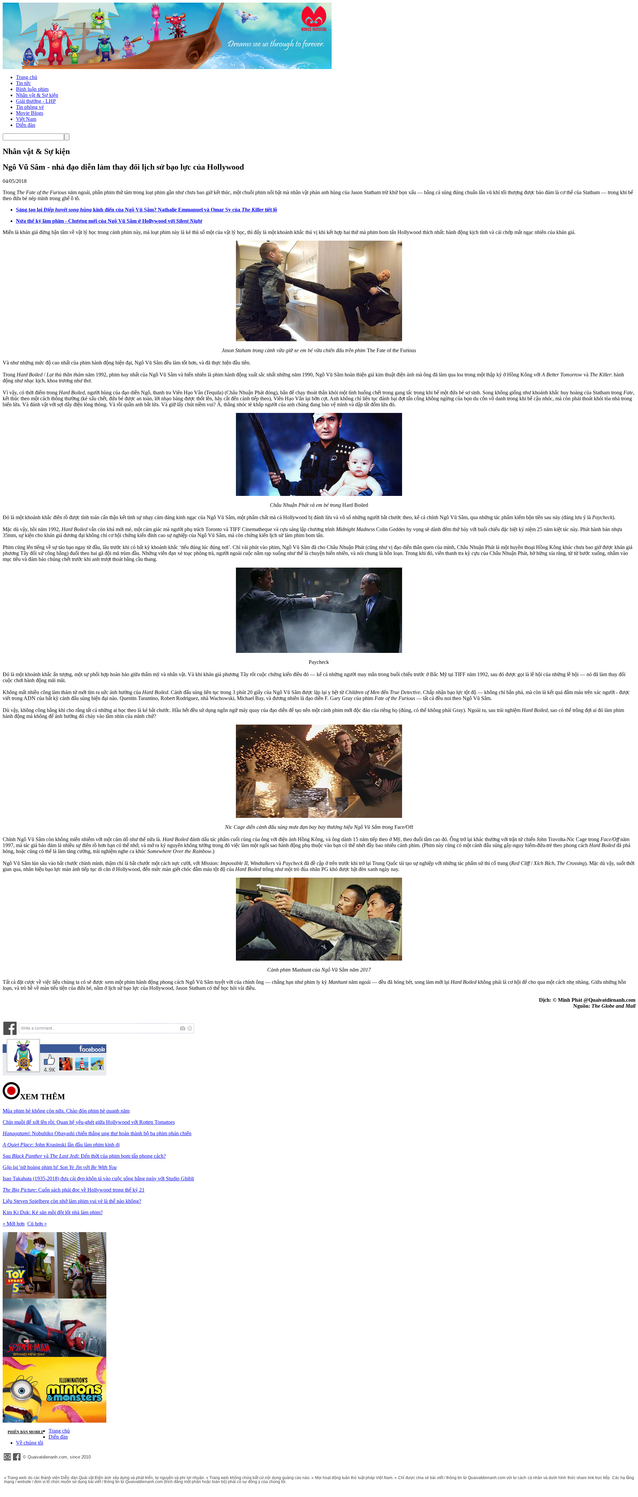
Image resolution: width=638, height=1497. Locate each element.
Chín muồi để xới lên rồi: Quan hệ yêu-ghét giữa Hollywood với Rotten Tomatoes (89, 1122)
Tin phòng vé (30, 107)
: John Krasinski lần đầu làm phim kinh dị (61, 1144)
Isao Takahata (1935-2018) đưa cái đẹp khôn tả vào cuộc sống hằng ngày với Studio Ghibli (98, 1178)
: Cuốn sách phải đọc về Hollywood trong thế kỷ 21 (74, 1190)
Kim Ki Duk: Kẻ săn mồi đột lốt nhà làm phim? (53, 1212)
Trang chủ (26, 77)
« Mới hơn (14, 1223)
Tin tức (23, 83)
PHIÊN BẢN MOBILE (26, 1432)
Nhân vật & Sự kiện (37, 95)
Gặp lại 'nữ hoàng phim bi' (60, 1167)
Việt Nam (26, 119)
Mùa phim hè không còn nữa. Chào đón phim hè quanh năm (66, 1111)
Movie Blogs (29, 113)
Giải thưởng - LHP (36, 101)
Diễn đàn (25, 125)
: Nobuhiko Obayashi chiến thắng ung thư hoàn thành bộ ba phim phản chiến (97, 1133)
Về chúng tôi (29, 1443)
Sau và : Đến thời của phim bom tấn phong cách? (84, 1156)
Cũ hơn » (37, 1223)
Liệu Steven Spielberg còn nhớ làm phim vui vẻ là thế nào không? (72, 1201)
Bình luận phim (32, 89)
